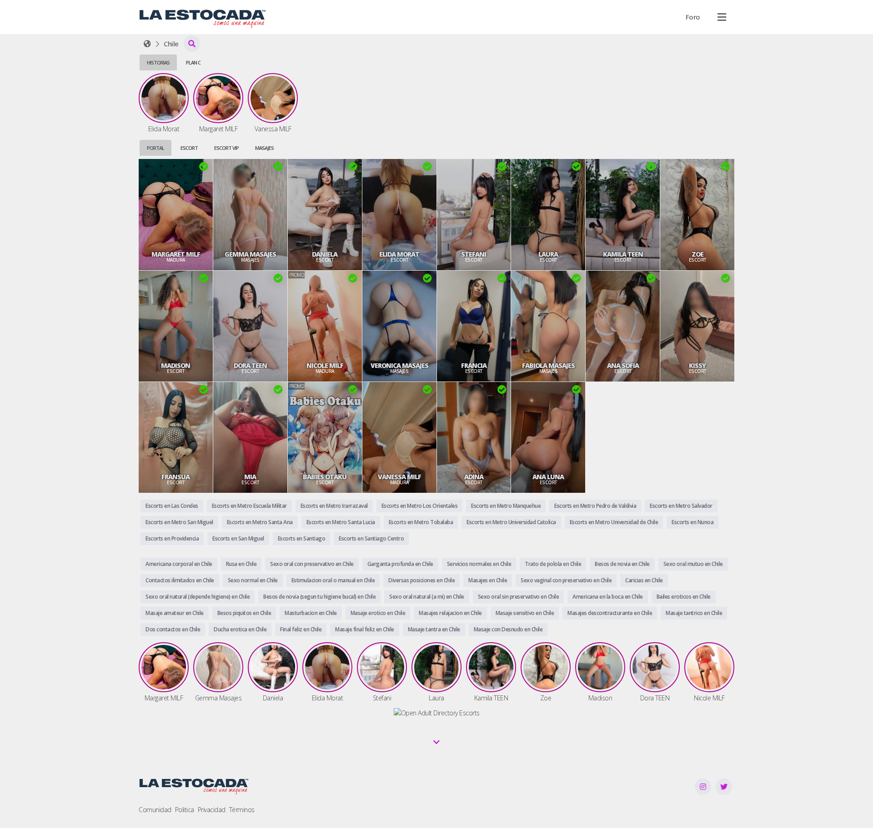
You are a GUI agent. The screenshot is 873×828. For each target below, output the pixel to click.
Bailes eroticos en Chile (684, 596)
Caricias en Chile (644, 580)
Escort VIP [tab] (226, 147)
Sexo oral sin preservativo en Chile (518, 596)
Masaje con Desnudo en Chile (508, 629)
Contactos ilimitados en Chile (180, 580)
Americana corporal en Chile (179, 564)
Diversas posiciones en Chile (421, 580)
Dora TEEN (250, 365)
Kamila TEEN (623, 254)
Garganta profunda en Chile (400, 564)
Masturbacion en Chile (311, 613)
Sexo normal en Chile (253, 580)
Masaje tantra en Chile (434, 629)
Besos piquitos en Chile (244, 613)
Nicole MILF (324, 365)
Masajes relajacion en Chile (450, 613)
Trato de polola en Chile (553, 564)
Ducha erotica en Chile (240, 629)
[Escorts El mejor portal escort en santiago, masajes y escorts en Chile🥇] (147, 43)
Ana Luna (548, 477)
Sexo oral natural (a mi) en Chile (426, 596)
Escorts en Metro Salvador (681, 506)
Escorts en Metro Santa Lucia (340, 522)
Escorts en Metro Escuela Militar (249, 506)
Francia (474, 365)
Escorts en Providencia (172, 538)
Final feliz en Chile (300, 629)
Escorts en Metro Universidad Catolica (511, 522)
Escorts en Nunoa (692, 522)
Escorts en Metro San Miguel (179, 522)
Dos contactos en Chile (173, 629)
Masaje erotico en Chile (378, 613)
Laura (548, 254)
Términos (242, 809)
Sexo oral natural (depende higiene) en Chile (198, 596)
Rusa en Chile (241, 564)
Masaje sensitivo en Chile (525, 613)
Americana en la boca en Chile (607, 596)
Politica (184, 809)
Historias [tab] (158, 62)
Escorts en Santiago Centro (371, 538)
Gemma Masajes (250, 254)
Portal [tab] (155, 147)
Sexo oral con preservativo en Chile (312, 564)
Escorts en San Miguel (238, 538)
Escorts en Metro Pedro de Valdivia (595, 506)
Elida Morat (399, 254)
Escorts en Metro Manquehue (506, 506)
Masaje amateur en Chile (175, 613)
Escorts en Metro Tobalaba (421, 522)
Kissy (697, 365)
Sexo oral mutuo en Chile (693, 564)
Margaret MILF (175, 254)
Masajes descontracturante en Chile (609, 613)
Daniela (324, 254)
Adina (473, 477)
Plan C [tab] (193, 62)
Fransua (175, 477)
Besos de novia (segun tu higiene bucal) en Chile (319, 596)
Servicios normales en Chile (479, 564)
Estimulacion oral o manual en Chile (333, 580)
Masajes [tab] (264, 147)
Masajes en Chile (487, 580)
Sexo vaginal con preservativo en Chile (566, 580)
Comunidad (155, 809)
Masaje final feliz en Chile (364, 629)
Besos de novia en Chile (622, 564)
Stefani (473, 254)
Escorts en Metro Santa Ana (260, 522)
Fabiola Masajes (548, 365)
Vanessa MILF (399, 477)
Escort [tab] (189, 147)
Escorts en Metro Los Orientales (419, 506)
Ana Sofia (623, 365)
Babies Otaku (324, 477)
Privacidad (212, 809)
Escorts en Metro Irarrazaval (334, 506)
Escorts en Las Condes (172, 506)
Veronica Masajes (399, 365)
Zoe (697, 254)
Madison (175, 365)
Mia (250, 477)
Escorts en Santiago (302, 538)
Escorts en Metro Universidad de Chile (614, 522)
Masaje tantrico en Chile (694, 613)
